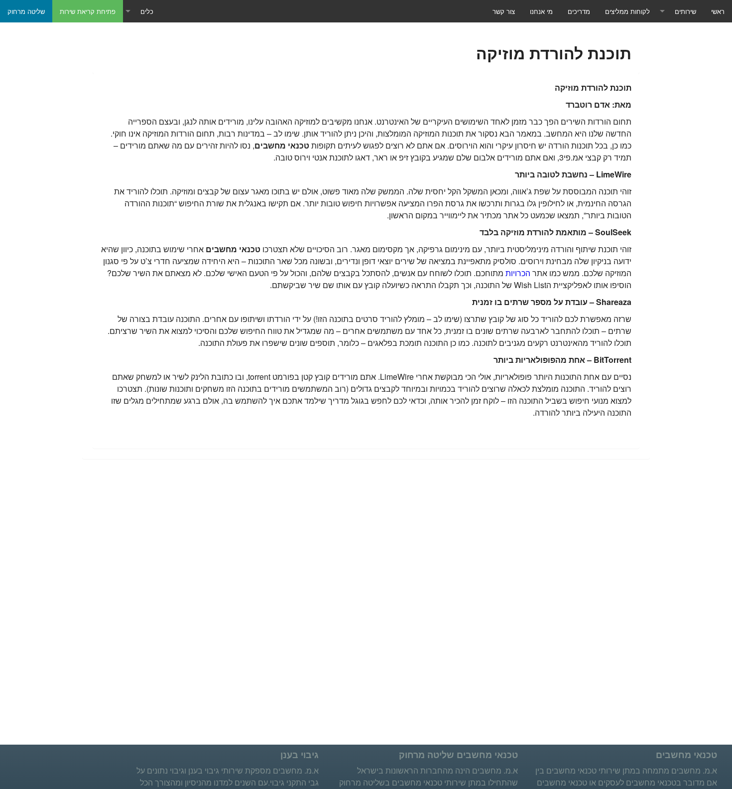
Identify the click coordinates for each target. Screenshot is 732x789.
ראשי (718, 11)
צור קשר (503, 11)
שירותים (685, 11)
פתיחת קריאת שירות (88, 11)
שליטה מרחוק (26, 11)
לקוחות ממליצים (627, 11)
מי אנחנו (541, 11)
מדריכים (579, 11)
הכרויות (517, 273)
